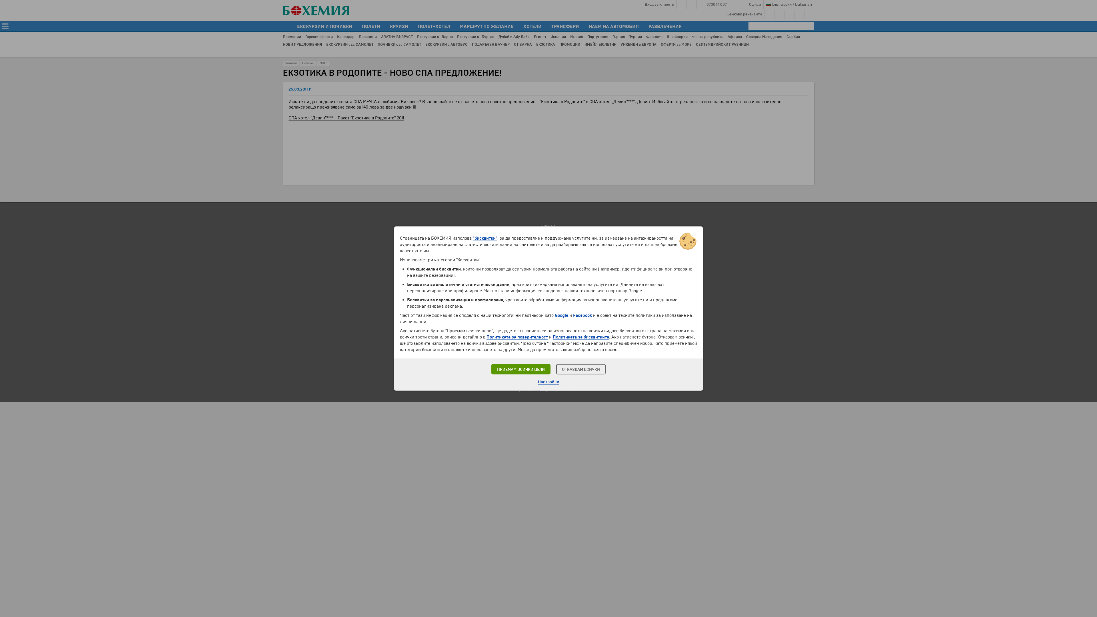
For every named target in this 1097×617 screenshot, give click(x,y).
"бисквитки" (485, 238)
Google (561, 315)
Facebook (582, 315)
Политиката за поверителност (517, 337)
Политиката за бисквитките (581, 337)
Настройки (548, 382)
